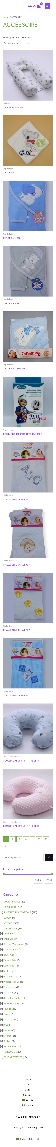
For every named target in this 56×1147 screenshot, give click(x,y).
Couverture (8, 955)
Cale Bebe (8, 933)
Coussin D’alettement (13, 944)
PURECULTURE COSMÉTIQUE (17, 912)
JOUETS (8, 917)
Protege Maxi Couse (13, 981)
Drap (5, 1025)
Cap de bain (9, 1019)
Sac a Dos (8, 992)
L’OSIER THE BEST (13, 901)
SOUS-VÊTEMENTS (13, 1057)
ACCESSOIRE (11, 928)
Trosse (6, 1014)
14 (6, 846)
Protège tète (9, 987)
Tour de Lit (8, 1009)
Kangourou (8, 965)
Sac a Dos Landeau (12, 998)
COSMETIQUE (10, 907)
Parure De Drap (10, 976)
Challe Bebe (9, 938)
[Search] (49, 857)
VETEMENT (9, 923)
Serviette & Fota (11, 1003)
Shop (28, 1090)
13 (46, 839)
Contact (28, 1095)
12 (39, 839)
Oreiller (6, 1041)
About (28, 1084)
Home (5, 17)
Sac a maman (10, 1046)
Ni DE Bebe (8, 971)
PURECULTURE (11, 1052)
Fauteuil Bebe (10, 960)
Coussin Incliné (10, 949)
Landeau (7, 1030)
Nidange (7, 1035)
